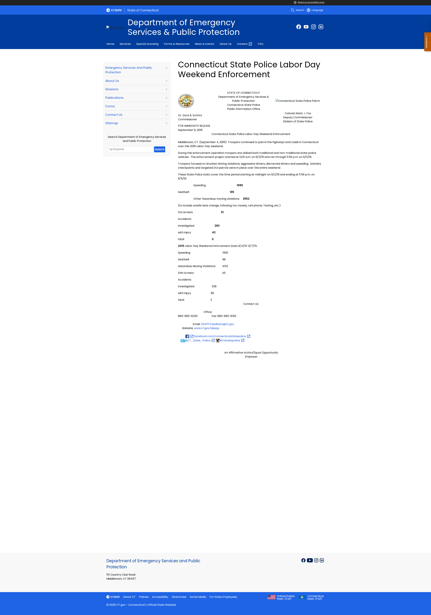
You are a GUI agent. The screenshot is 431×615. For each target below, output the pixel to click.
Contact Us (113, 115)
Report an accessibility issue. (311, 2)
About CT (129, 597)
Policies (144, 597)
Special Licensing (147, 44)
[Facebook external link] (298, 26)
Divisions (111, 89)
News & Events (204, 44)
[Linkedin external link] (322, 560)
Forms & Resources (176, 44)
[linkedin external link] (321, 26)
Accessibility (160, 597)
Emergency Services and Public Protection (128, 70)
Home (110, 44)
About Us (225, 44)
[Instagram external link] (313, 26)
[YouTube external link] (310, 560)
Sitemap (111, 123)
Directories (179, 597)
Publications (114, 98)
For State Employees (223, 597)
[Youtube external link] (306, 26)
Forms (110, 106)
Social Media (198, 597)
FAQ (260, 44)
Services (125, 44)
